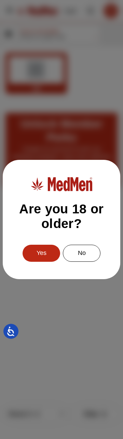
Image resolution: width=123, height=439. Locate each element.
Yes (41, 252)
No (82, 252)
